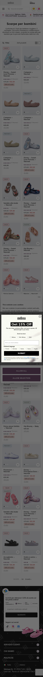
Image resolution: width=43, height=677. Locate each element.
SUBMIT (21, 353)
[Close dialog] (40, 316)
